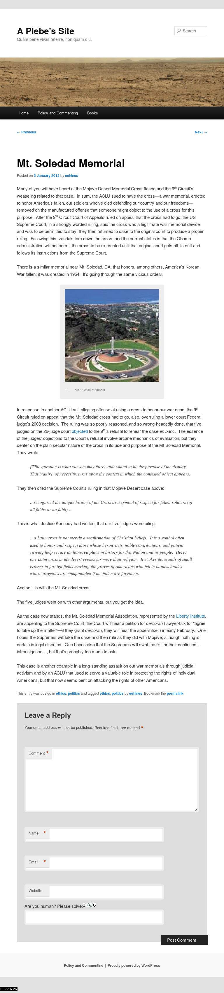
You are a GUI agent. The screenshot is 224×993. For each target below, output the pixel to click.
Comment (39, 753)
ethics (61, 693)
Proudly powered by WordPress (134, 965)
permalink (175, 693)
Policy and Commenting (58, 113)
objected (80, 431)
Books (92, 113)
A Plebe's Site (45, 30)
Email (37, 862)
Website (35, 890)
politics (74, 693)
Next (201, 132)
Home (24, 113)
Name (37, 833)
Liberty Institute (190, 616)
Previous (26, 132)
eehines (71, 175)
